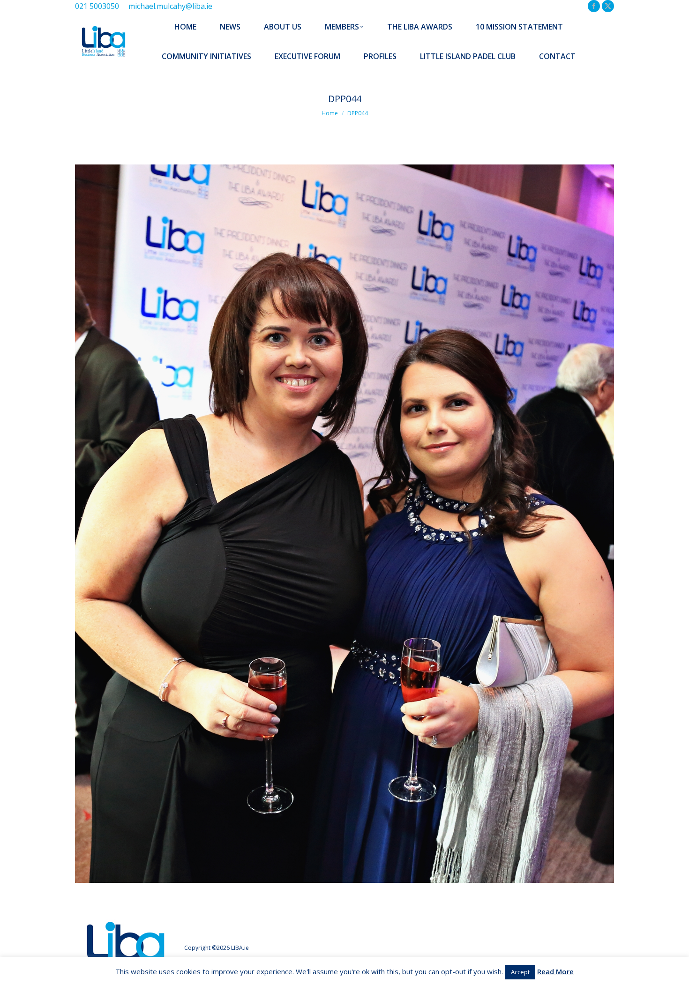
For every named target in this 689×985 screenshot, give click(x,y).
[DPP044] (344, 523)
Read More (555, 971)
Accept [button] (520, 972)
